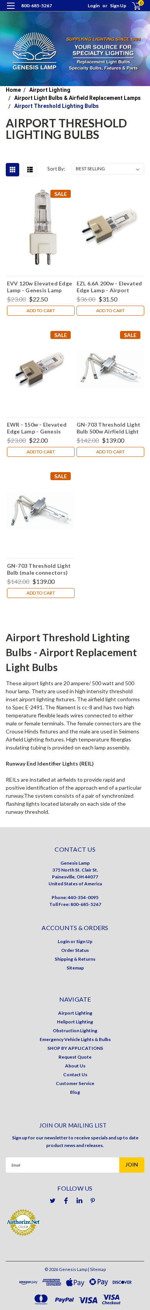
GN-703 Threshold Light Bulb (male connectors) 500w (39, 568)
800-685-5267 (36, 5)
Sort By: (56, 169)
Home (13, 90)
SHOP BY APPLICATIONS (75, 1048)
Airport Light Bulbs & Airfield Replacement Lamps (77, 98)
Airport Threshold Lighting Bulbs (56, 106)
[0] (131, 6)
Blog (75, 1092)
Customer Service (75, 1083)
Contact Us (75, 1074)
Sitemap (75, 968)
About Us (75, 1066)
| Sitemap (97, 1269)
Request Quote (75, 1057)
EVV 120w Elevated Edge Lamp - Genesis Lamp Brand (39, 286)
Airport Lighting (49, 90)
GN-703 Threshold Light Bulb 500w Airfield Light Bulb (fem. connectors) (109, 427)
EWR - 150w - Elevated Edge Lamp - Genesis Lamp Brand (37, 427)
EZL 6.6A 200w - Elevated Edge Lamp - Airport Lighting (109, 286)
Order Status (75, 950)
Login (94, 5)
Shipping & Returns (75, 959)
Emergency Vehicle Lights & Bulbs (75, 1039)
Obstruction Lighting (75, 1030)
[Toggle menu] (10, 10)
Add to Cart (41, 310)
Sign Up (118, 5)
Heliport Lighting (75, 1022)
